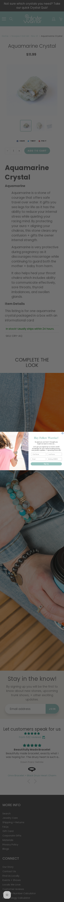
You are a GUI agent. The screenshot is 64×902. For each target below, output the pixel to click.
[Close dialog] (62, 433)
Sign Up (46, 464)
